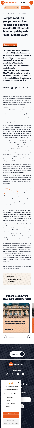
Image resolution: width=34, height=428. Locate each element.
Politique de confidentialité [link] (11, 424)
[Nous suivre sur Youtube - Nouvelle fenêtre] (18, 374)
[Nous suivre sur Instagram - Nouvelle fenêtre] (13, 374)
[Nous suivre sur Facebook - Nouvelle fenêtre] (7, 374)
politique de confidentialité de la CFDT (21, 394)
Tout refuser (11, 417)
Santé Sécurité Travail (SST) (18, 14)
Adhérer (24, 8)
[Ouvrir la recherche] (31, 3)
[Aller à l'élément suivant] (29, 337)
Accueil (7, 14)
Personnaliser (11, 420)
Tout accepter (11, 413)
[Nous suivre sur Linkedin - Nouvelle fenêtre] (23, 374)
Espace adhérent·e (10, 8)
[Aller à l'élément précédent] (5, 337)
